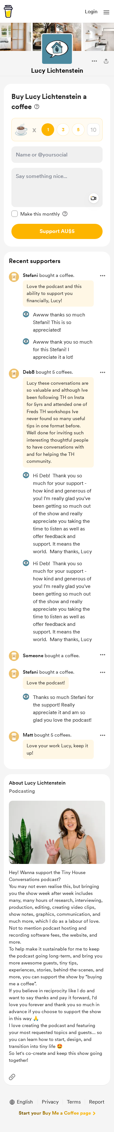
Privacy (50, 1102)
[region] (57, 165)
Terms (74, 1102)
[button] (106, 12)
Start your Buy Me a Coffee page (55, 1113)
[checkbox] (35, 214)
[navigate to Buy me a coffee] (8, 11)
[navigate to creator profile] (57, 49)
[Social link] (12, 1077)
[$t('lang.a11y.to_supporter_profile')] (26, 314)
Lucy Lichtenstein (57, 70)
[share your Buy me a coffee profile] (106, 61)
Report (96, 1102)
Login (91, 12)
